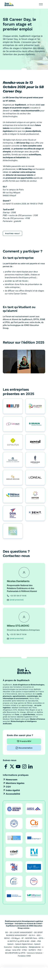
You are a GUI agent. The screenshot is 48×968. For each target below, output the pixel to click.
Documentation (26, 748)
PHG (39, 950)
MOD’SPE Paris (31, 938)
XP (23, 938)
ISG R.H (32, 935)
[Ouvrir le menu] (41, 4)
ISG (6, 932)
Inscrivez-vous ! (12, 233)
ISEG (38, 935)
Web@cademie (34, 947)
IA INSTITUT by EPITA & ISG (18, 941)
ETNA (24, 950)
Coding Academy (20, 947)
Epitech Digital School (24, 944)
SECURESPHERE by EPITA (15, 953)
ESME (33, 941)
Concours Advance (34, 953)
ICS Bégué (16, 938)
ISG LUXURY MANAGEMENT (21, 932)
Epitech (11, 944)
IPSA (39, 941)
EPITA (41, 938)
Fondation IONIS (24, 956)
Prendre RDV (25, 741)
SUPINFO (32, 950)
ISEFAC (7, 938)
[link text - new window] (6, 766)
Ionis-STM (16, 950)
